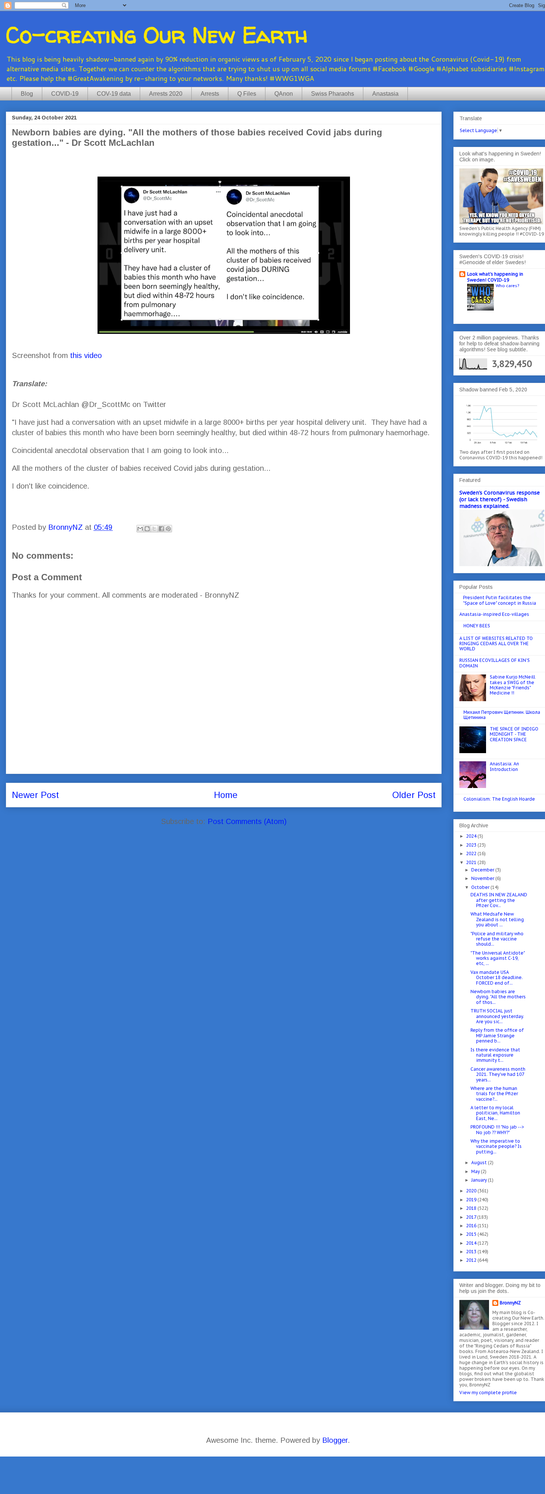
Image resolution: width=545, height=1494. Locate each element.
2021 (472, 862)
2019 (472, 1199)
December (483, 870)
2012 (472, 1260)
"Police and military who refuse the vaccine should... (496, 939)
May (476, 1171)
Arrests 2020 (165, 94)
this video (86, 355)
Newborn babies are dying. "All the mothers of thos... (498, 997)
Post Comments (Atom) (247, 821)
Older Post (414, 795)
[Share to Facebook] (161, 528)
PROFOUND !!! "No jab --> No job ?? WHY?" (497, 1129)
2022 (472, 853)
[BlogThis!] (147, 528)
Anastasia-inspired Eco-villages (494, 614)
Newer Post (35, 795)
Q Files (246, 94)
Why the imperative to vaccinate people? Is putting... (496, 1146)
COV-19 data (114, 94)
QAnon (283, 94)
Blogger (335, 1440)
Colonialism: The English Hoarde (499, 799)
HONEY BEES (476, 625)
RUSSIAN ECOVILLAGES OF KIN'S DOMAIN (494, 662)
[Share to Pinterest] (168, 528)
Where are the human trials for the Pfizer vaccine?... (494, 1094)
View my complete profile (488, 1392)
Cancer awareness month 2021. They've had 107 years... (497, 1074)
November (483, 878)
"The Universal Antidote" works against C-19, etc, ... (497, 958)
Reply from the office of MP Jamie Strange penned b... (497, 1035)
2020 (472, 1190)
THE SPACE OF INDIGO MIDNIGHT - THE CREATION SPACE (514, 734)
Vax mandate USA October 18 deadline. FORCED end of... (496, 977)
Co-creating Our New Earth (157, 35)
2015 (472, 1234)
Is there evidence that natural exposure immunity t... (495, 1055)
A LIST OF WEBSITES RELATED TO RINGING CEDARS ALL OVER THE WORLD (496, 644)
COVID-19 (65, 94)
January (479, 1180)
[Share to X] (154, 528)
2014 (472, 1243)
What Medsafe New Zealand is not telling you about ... (497, 919)
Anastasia (385, 94)
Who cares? (507, 285)
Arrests (210, 94)
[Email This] (140, 528)
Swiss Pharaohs (332, 94)
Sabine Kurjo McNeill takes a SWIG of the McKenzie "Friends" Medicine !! (512, 685)
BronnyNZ (510, 1303)
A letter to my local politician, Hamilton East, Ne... (495, 1113)
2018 (472, 1208)
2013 (472, 1251)
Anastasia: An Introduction (504, 766)
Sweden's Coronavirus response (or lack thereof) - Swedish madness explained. (499, 499)
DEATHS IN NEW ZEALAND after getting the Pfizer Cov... (498, 900)
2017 (471, 1217)
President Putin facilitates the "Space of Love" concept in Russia (499, 600)
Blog (27, 94)
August (479, 1162)
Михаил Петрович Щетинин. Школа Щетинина (501, 714)
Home (226, 795)
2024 (472, 836)
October (481, 887)
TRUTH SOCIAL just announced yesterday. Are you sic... (497, 1016)
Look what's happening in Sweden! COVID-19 (495, 277)
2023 (472, 845)
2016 (472, 1225)
